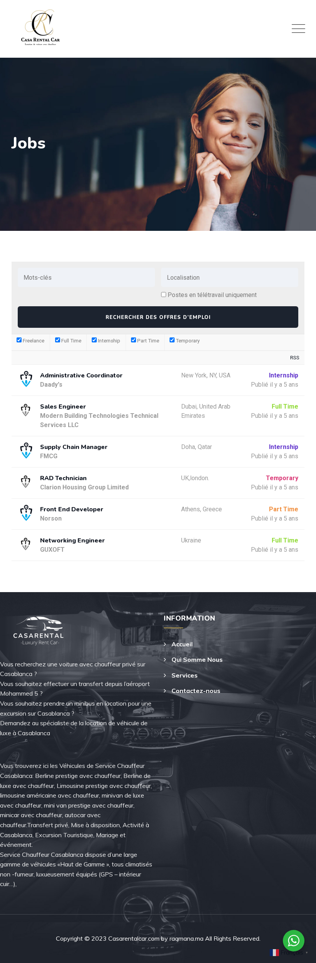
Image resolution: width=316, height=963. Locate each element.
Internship (108, 341)
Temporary (187, 341)
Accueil (182, 644)
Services (184, 675)
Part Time (147, 341)
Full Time (70, 341)
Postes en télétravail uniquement (212, 295)
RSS (294, 357)
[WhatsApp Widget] (293, 940)
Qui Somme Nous (197, 659)
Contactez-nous (195, 690)
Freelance (33, 341)
